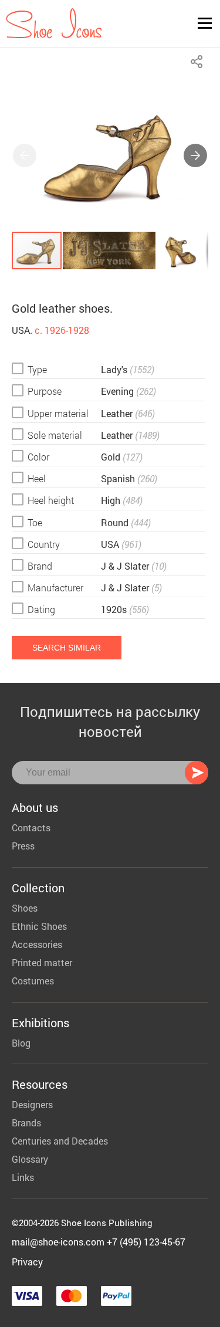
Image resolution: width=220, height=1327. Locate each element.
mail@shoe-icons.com (58, 1241)
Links (23, 1177)
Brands (26, 1122)
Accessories (37, 944)
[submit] (196, 772)
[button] (195, 155)
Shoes (25, 908)
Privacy (27, 1261)
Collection (38, 887)
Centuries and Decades (60, 1141)
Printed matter (42, 962)
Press (23, 845)
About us (35, 807)
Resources (39, 1084)
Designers (32, 1104)
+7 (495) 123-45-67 (146, 1241)
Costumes (33, 980)
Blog (21, 1043)
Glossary (30, 1159)
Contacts (31, 827)
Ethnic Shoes (39, 926)
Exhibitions (40, 1022)
